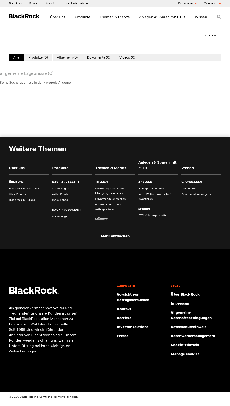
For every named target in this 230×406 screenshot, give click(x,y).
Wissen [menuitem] (201, 17)
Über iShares (17, 194)
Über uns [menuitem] (57, 17)
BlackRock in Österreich (24, 188)
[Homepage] (34, 293)
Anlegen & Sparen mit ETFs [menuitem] (162, 17)
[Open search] (219, 17)
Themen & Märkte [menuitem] (115, 17)
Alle (16, 57)
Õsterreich (211, 3)
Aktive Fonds (60, 194)
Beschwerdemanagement (198, 194)
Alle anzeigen (60, 188)
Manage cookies (185, 354)
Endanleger (186, 3)
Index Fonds (60, 200)
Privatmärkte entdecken (110, 199)
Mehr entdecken (115, 236)
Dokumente (189, 188)
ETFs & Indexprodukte (152, 215)
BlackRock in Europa (22, 200)
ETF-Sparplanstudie (151, 188)
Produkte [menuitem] (82, 17)
